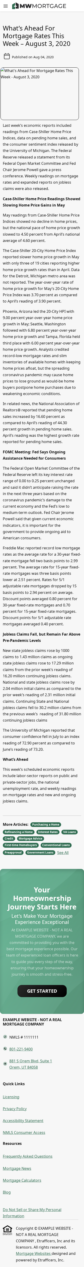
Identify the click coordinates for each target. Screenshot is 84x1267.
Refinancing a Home (19, 832)
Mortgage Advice (30, 838)
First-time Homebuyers (21, 845)
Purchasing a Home (45, 824)
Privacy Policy (15, 1108)
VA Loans (69, 832)
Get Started (42, 991)
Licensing (11, 1096)
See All (63, 852)
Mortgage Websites (34, 1253)
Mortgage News (17, 1168)
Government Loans (40, 852)
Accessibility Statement (23, 1120)
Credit (9, 838)
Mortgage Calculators (22, 1180)
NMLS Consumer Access (24, 1132)
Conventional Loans (56, 845)
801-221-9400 (21, 1049)
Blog (7, 1192)
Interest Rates (48, 832)
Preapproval (13, 852)
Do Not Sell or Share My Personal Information (32, 1213)
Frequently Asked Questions (27, 1156)
